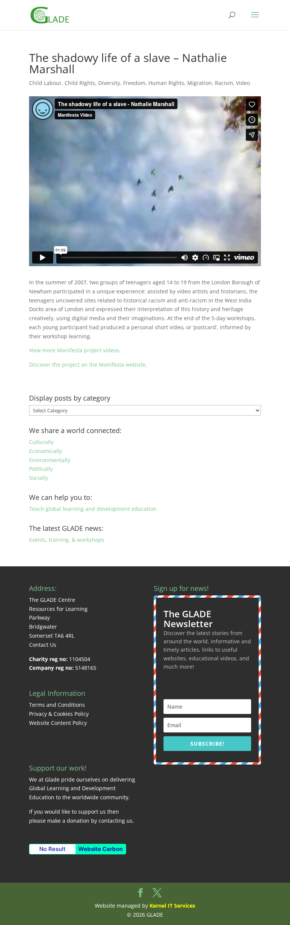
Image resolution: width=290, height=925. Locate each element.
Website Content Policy (58, 722)
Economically (45, 451)
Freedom (134, 82)
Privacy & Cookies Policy (59, 713)
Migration (199, 82)
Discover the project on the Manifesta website (87, 364)
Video (243, 82)
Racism (224, 82)
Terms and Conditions (57, 704)
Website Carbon (100, 849)
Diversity (109, 82)
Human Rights (166, 82)
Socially (38, 477)
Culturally (41, 442)
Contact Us (42, 644)
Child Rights (80, 82)
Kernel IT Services (172, 905)
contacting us (116, 820)
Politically (41, 468)
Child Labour (45, 82)
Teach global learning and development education (93, 508)
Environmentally (49, 460)
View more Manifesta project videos (74, 350)
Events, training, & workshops (66, 539)
